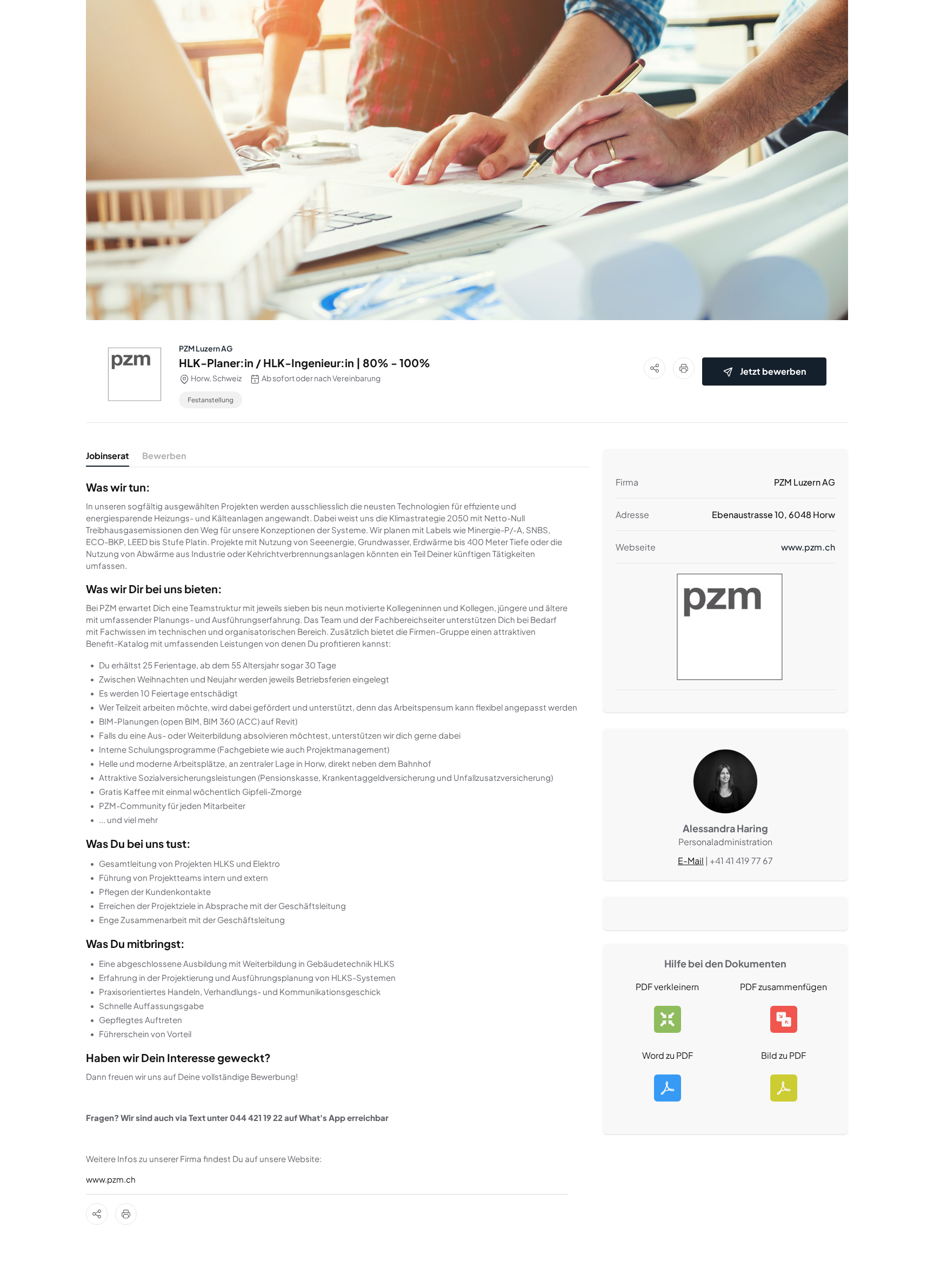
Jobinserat (107, 455)
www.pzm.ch (111, 1179)
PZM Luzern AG (205, 348)
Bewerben (164, 455)
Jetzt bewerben (773, 371)
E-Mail (691, 860)
